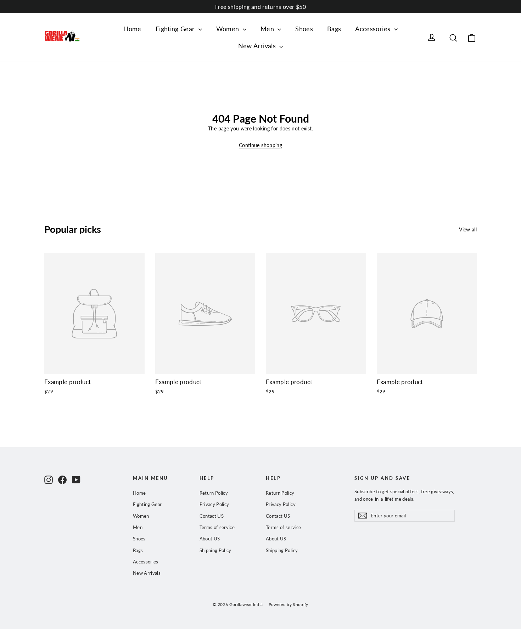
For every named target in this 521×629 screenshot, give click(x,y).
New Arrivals (258, 46)
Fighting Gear (176, 29)
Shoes (304, 29)
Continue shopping (260, 145)
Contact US (212, 516)
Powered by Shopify (288, 604)
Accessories (373, 29)
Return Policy (214, 493)
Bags (334, 29)
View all (468, 229)
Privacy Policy (214, 504)
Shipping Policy (215, 550)
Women (228, 29)
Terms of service (217, 527)
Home (132, 29)
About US (210, 538)
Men (268, 29)
